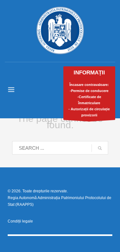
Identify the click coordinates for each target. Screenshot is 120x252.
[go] (100, 148)
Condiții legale (20, 221)
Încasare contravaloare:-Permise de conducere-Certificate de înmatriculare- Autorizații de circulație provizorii (89, 93)
